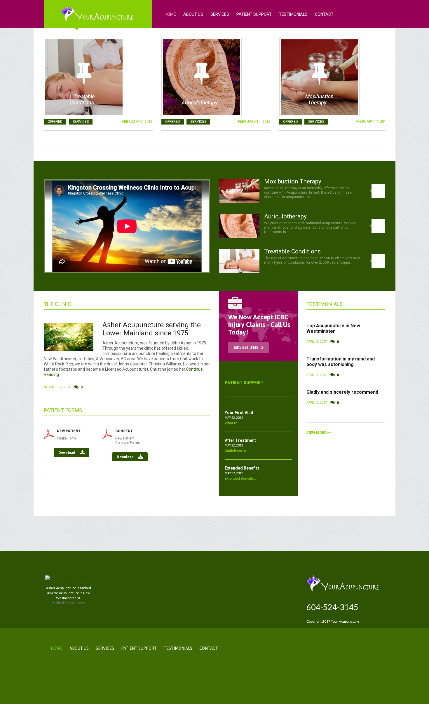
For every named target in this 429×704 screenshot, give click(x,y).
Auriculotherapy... (202, 102)
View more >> (318, 433)
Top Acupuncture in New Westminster (333, 328)
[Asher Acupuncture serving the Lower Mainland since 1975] (68, 337)
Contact (324, 14)
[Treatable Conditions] (84, 77)
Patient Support (254, 14)
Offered (55, 122)
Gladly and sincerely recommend (342, 392)
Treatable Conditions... (83, 99)
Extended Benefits (242, 468)
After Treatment (240, 440)
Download (67, 453)
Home (170, 14)
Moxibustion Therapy (292, 181)
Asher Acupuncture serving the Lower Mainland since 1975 (151, 329)
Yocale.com (77, 603)
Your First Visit (239, 412)
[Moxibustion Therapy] (319, 77)
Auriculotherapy (285, 216)
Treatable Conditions (292, 251)
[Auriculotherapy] (201, 77)
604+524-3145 (245, 347)
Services (219, 14)
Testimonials (293, 14)
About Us (193, 14)
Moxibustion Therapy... (319, 99)
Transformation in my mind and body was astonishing (340, 361)
